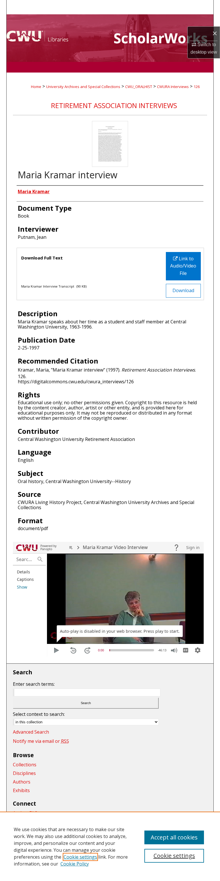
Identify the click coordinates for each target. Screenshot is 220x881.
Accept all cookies (174, 837)
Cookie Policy (74, 864)
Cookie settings (80, 857)
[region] (110, 846)
